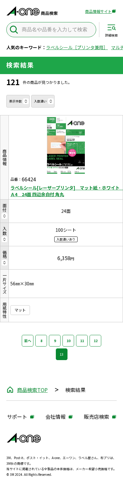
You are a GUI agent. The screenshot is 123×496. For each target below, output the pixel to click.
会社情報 (55, 417)
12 (95, 340)
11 (82, 340)
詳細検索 (111, 35)
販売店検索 (96, 417)
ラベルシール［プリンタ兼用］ (77, 47)
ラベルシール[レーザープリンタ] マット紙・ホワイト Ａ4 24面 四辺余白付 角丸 (65, 190)
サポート (17, 417)
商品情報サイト (98, 12)
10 (68, 340)
